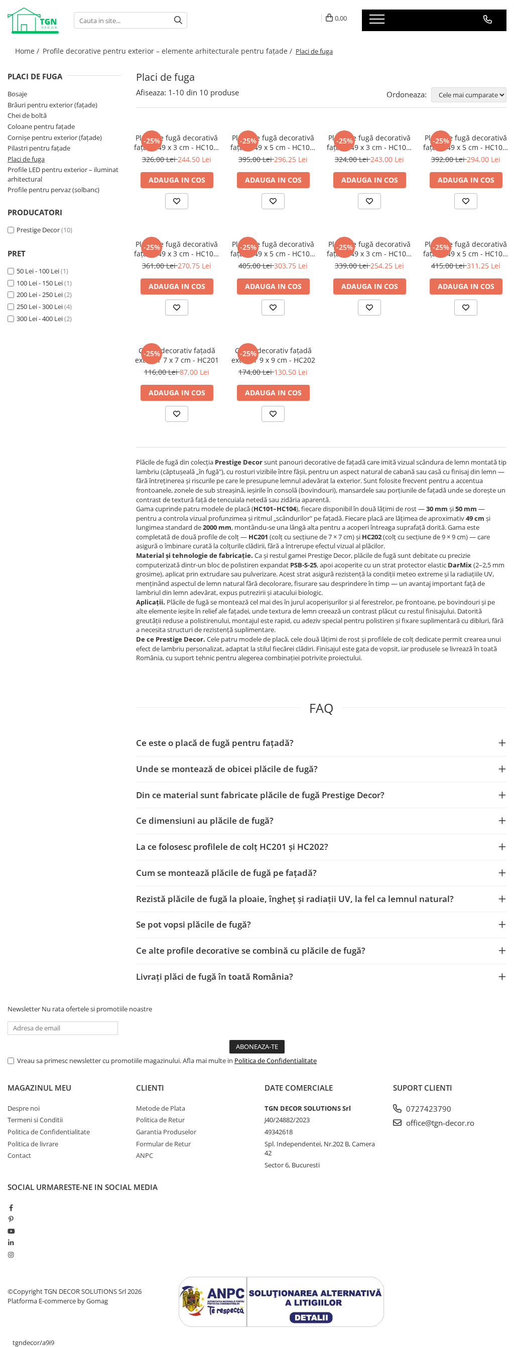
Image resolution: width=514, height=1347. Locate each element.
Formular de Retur (163, 1143)
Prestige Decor (38, 229)
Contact (19, 1155)
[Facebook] (11, 1207)
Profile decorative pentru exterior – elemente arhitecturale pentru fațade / (168, 51)
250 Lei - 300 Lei (40, 306)
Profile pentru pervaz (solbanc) (53, 189)
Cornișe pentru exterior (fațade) (55, 137)
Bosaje (17, 93)
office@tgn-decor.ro (439, 1123)
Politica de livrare (33, 1143)
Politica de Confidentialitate (275, 1060)
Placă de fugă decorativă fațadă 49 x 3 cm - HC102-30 (370, 142)
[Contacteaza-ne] (487, 20)
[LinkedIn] (11, 1242)
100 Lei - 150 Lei (40, 282)
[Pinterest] (11, 1219)
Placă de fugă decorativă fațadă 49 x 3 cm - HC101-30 (177, 142)
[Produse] (378, 22)
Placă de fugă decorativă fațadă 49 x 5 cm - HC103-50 (273, 248)
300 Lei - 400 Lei (40, 318)
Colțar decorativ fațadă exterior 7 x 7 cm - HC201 (177, 355)
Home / (28, 51)
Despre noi (24, 1108)
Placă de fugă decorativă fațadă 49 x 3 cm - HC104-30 (370, 248)
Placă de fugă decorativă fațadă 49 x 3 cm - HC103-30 (177, 248)
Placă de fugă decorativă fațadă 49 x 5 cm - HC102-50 (466, 142)
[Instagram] (11, 1254)
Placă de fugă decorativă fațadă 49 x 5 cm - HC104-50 (466, 248)
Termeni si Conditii (35, 1119)
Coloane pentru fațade (41, 126)
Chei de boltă (27, 115)
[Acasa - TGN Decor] (33, 21)
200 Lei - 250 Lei (40, 294)
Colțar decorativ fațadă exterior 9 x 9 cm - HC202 (273, 355)
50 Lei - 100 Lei (38, 270)
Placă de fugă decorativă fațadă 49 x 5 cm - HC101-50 (273, 142)
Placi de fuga (26, 159)
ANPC (144, 1155)
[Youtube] (11, 1231)
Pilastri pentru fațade (39, 148)
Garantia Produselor (166, 1131)
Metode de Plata (160, 1108)
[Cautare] (178, 20)
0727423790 (427, 1109)
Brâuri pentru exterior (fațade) (52, 104)
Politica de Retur (160, 1119)
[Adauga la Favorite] (176, 201)
